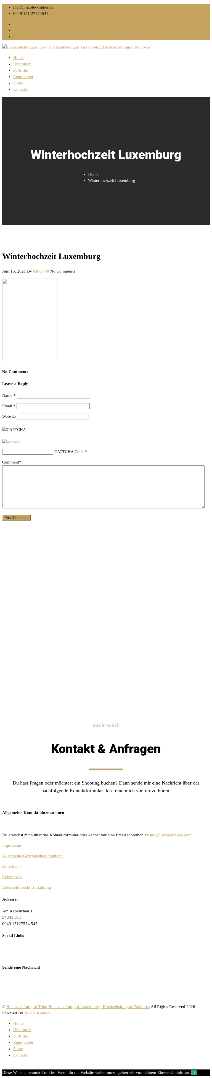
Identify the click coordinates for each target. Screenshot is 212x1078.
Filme (18, 83)
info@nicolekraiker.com (171, 835)
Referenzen (12, 877)
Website (9, 416)
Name (9, 395)
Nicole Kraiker (37, 1013)
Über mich (22, 64)
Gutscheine (12, 866)
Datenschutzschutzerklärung (26, 887)
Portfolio (20, 70)
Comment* (11, 462)
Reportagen (23, 76)
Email (8, 406)
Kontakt (20, 89)
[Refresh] (11, 442)
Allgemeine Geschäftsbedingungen (32, 856)
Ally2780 (41, 271)
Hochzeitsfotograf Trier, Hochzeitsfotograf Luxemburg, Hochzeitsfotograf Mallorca (78, 1006)
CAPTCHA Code (69, 451)
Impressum (11, 845)
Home (18, 57)
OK (194, 1072)
